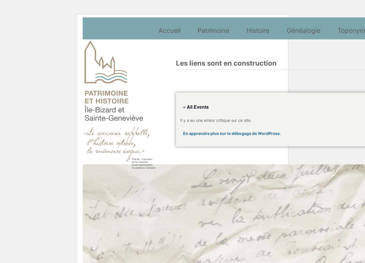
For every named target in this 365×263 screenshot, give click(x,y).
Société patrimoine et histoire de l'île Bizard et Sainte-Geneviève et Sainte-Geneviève (120, 104)
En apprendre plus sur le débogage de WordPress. (232, 133)
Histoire (257, 30)
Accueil (170, 30)
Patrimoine (213, 30)
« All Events (196, 107)
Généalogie (304, 30)
